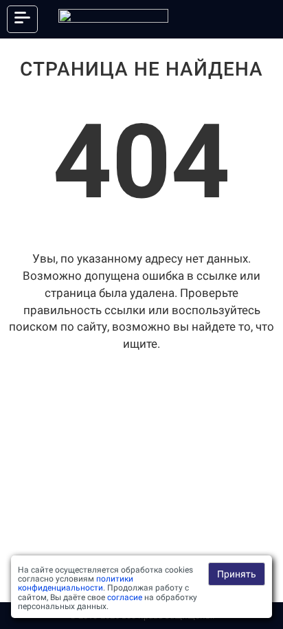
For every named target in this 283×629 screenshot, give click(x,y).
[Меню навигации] (22, 19)
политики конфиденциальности (75, 583)
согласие (124, 597)
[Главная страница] (113, 19)
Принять (236, 574)
